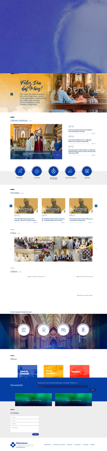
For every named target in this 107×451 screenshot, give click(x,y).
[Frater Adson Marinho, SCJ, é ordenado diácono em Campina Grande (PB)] (63, 242)
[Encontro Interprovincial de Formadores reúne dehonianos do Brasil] (24, 242)
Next (95, 94)
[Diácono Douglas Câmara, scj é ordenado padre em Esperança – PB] (44, 242)
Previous (11, 94)
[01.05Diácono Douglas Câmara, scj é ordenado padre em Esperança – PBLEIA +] (36, 158)
